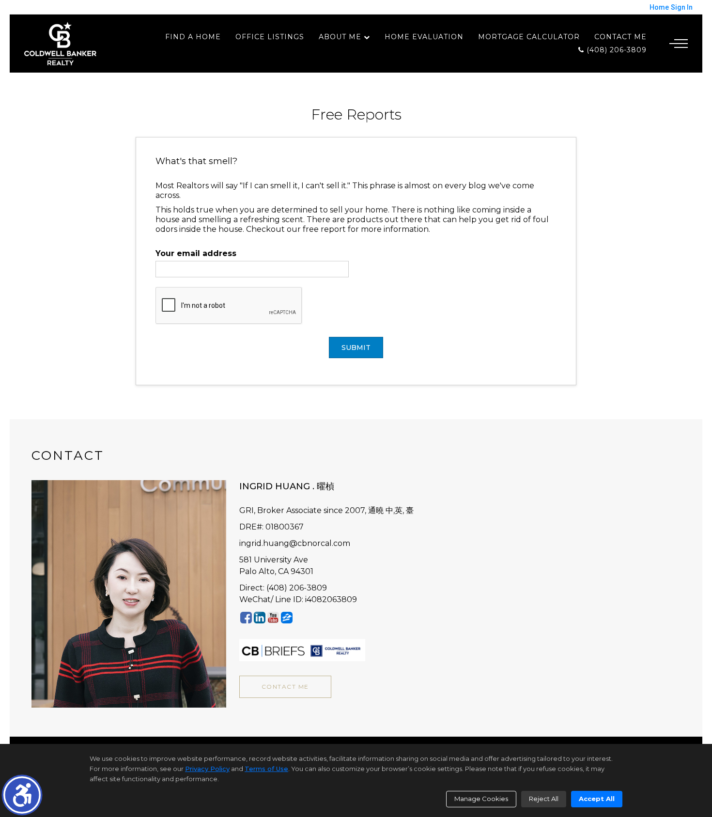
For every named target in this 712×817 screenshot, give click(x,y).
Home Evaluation (424, 36)
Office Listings (269, 36)
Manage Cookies (481, 798)
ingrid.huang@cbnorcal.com (294, 543)
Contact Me (620, 36)
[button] (22, 795)
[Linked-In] (259, 617)
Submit (356, 347)
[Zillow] (287, 617)
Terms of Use (266, 768)
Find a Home (193, 36)
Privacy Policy (207, 768)
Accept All (597, 798)
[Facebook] (246, 617)
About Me (340, 36)
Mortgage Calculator (529, 36)
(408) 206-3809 (615, 49)
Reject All (543, 798)
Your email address (195, 253)
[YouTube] (273, 617)
